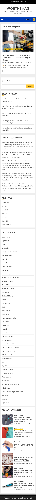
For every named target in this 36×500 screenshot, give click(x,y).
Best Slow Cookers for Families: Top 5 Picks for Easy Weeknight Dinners (16, 57)
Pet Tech (4, 329)
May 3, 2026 (20, 62)
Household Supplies (8, 289)
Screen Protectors (7, 340)
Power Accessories (8, 333)
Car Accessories (7, 266)
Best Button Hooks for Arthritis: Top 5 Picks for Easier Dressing (23, 419)
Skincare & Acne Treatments (11, 347)
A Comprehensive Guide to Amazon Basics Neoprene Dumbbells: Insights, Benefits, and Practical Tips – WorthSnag (16, 163)
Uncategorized (18, 49)
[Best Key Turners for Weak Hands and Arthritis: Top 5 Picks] (7, 446)
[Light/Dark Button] (27, 19)
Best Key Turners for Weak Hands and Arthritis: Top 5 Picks (23, 446)
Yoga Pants (5, 403)
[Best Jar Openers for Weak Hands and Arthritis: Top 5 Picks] (7, 472)
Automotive (5, 248)
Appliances (5, 241)
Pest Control (5, 322)
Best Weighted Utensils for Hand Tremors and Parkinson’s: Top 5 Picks (18, 167)
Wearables (5, 395)
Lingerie (4, 300)
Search (6, 80)
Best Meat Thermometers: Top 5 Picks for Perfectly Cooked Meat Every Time (17, 147)
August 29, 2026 (20, 423)
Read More (7, 71)
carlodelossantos (9, 62)
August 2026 (6, 203)
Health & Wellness (7, 281)
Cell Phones (5, 270)
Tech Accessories (7, 358)
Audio (3, 244)
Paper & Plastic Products (9, 318)
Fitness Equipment (8, 274)
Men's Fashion (6, 311)
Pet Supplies (6, 325)
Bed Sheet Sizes (7, 255)
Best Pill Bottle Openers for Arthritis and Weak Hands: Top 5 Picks (23, 433)
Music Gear (5, 314)
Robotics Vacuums (7, 336)
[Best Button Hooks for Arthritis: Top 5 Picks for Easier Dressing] (7, 419)
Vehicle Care (6, 388)
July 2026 (5, 206)
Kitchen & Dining (7, 296)
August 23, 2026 (20, 450)
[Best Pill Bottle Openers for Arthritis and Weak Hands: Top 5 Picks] (7, 432)
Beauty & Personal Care (9, 252)
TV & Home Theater (8, 373)
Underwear (5, 381)
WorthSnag (18, 8)
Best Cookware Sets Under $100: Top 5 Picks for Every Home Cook (17, 178)
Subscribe (34, 19)
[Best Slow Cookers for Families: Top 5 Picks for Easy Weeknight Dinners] (18, 41)
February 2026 (6, 225)
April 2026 (5, 217)
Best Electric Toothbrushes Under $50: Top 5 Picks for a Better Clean (24, 485)
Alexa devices (6, 237)
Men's (3, 307)
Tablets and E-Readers (9, 355)
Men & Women (6, 303)
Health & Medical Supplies (10, 277)
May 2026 (5, 214)
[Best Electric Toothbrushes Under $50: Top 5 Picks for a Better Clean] (7, 485)
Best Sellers (5, 263)
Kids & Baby (5, 292)
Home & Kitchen (8, 49)
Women (4, 399)
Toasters (4, 362)
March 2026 (5, 221)
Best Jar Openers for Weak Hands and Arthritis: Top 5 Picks (17, 188)
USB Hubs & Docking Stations (11, 384)
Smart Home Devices (8, 351)
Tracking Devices (7, 370)
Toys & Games (6, 366)
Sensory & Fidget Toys (9, 344)
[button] (2, 19)
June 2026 (5, 210)
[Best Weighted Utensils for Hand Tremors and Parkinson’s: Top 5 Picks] (7, 459)
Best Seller (5, 259)
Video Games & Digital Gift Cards (12, 392)
